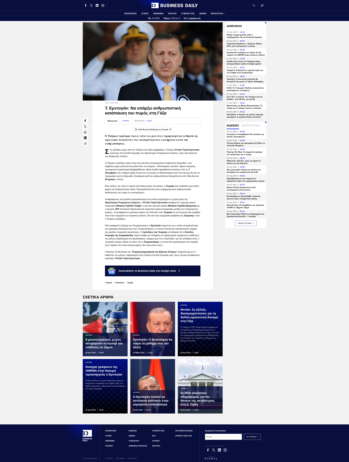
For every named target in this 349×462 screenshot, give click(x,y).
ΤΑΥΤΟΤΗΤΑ (109, 458)
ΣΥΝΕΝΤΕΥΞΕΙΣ (188, 14)
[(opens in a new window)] (85, 5)
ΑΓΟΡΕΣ (145, 14)
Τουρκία (109, 283)
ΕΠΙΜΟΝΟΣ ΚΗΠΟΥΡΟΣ (138, 446)
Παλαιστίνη (120, 283)
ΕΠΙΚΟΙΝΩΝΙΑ (120, 458)
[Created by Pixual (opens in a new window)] (233, 459)
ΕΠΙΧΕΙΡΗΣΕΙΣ (130, 14)
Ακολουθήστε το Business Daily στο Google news (147, 270)
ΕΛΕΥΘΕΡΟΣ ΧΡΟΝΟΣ (184, 431)
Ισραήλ (130, 283)
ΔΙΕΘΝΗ (202, 14)
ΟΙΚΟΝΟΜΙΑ (158, 14)
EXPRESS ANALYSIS (183, 436)
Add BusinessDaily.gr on (153, 129)
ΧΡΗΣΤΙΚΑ (156, 446)
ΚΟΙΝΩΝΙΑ (133, 431)
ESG (154, 436)
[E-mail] (85, 143)
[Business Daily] (174, 5)
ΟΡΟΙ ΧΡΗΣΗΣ (132, 458)
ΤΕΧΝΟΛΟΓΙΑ (134, 441)
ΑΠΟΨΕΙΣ (156, 441)
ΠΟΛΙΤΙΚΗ (172, 14)
